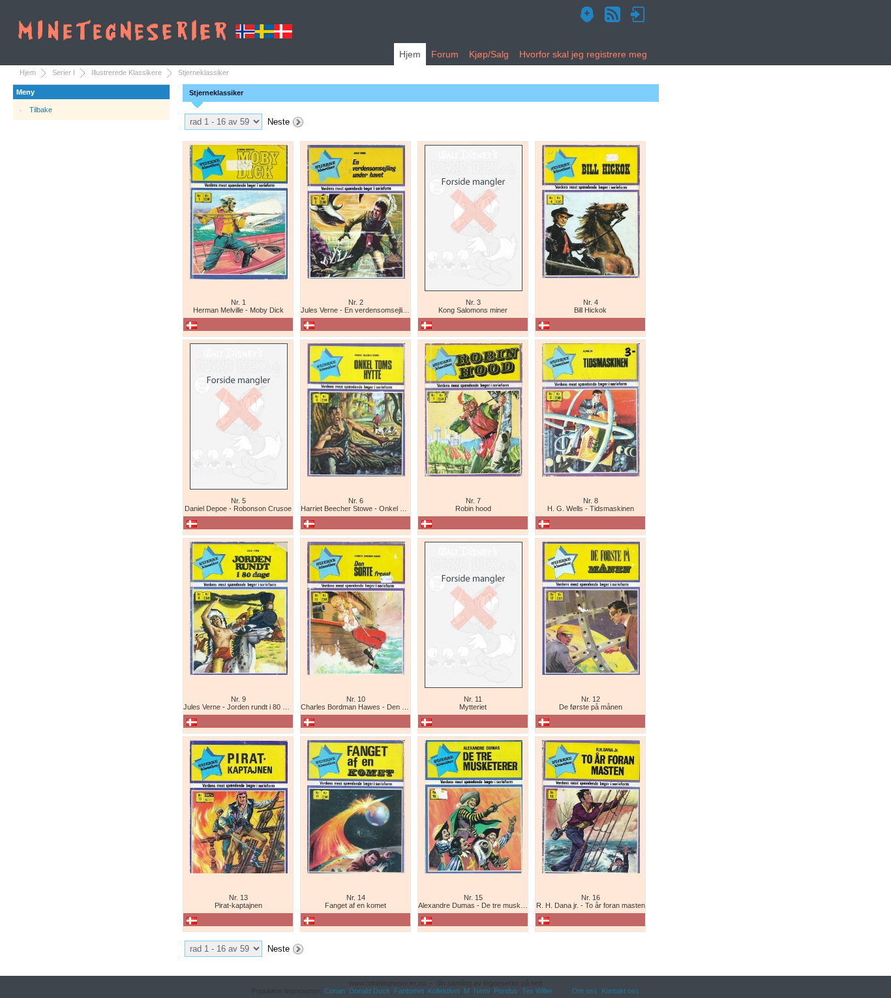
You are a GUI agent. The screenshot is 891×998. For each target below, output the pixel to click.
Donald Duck (369, 991)
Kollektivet (444, 991)
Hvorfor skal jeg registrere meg (583, 54)
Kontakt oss (620, 991)
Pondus (506, 991)
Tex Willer (537, 991)
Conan (334, 991)
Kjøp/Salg (489, 54)
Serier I (63, 72)
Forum (445, 54)
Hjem (410, 54)
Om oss (584, 991)
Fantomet (409, 991)
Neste (278, 122)
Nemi (482, 991)
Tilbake (40, 110)
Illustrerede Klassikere (126, 72)
